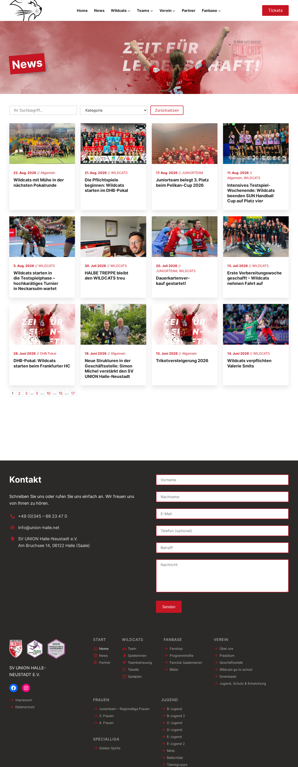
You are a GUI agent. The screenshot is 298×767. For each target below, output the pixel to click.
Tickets (275, 10)
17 (73, 393)
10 (49, 393)
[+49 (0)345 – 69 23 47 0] (38, 516)
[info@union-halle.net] (34, 527)
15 (61, 393)
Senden (168, 606)
